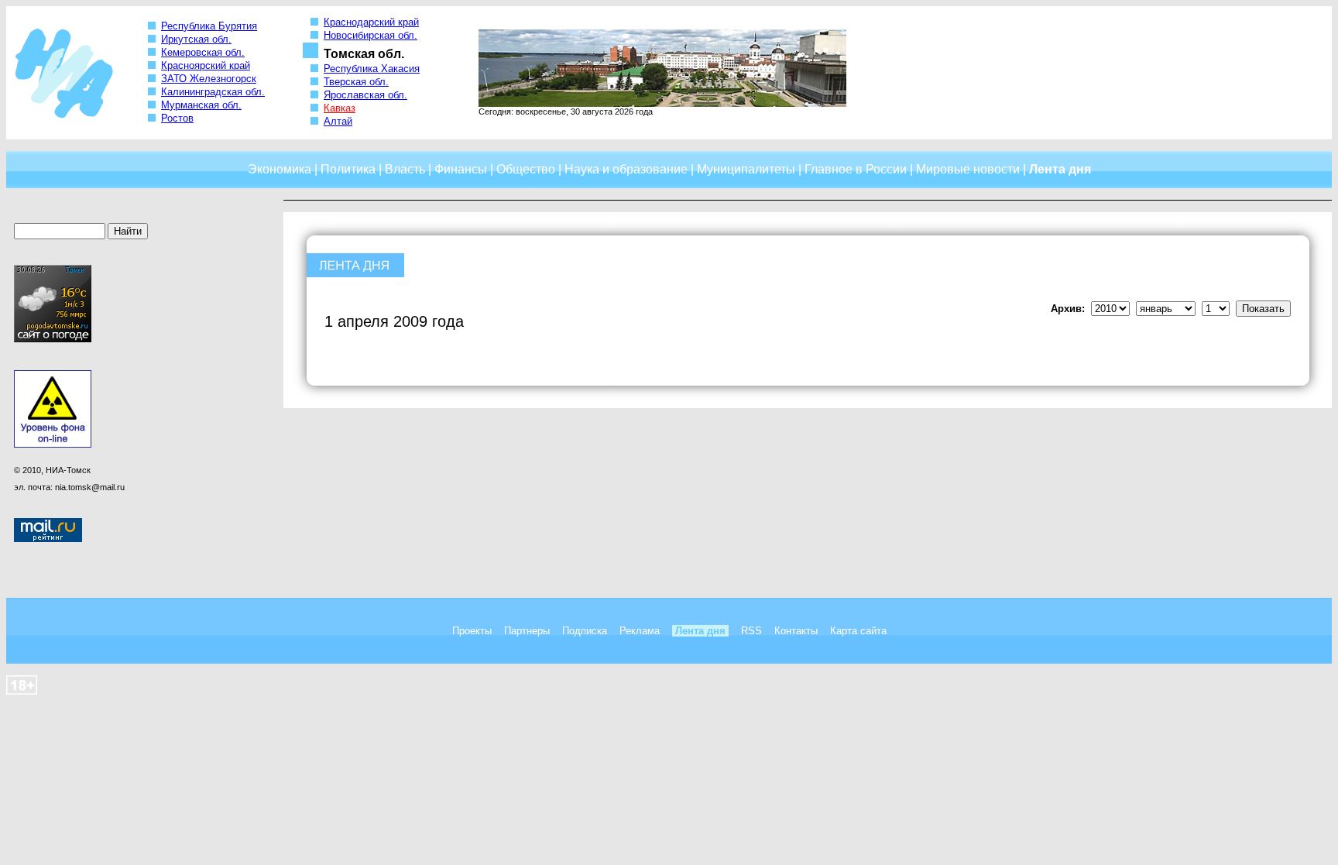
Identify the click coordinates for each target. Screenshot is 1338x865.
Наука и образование (626, 169)
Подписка (584, 631)
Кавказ (339, 108)
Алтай (338, 121)
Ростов (177, 118)
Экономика (279, 169)
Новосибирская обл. (370, 35)
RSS (751, 631)
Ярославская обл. (365, 95)
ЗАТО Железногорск (208, 78)
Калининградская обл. (213, 92)
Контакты (796, 631)
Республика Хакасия (372, 68)
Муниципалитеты (746, 169)
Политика (348, 169)
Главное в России (856, 169)
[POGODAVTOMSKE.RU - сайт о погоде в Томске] (52, 339)
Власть (405, 169)
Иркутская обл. (196, 39)
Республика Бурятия (209, 26)
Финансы (460, 169)
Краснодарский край (371, 22)
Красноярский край (205, 65)
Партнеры (527, 631)
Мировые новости (968, 169)
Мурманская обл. (201, 105)
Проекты (472, 631)
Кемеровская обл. (203, 52)
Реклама (639, 631)
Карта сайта (858, 631)
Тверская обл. (356, 82)
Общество (525, 169)
